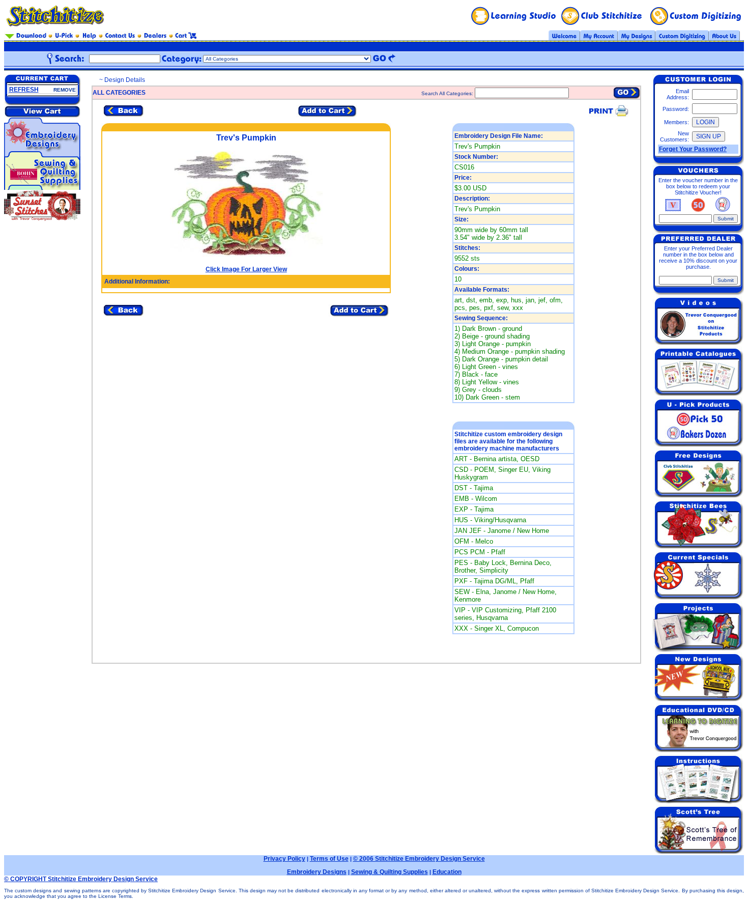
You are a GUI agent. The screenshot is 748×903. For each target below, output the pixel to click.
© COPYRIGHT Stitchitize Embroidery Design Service (81, 879)
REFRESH (24, 89)
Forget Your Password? (693, 149)
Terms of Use (329, 858)
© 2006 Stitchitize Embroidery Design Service (419, 858)
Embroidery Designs (317, 872)
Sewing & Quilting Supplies (389, 872)
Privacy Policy (284, 858)
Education (447, 872)
